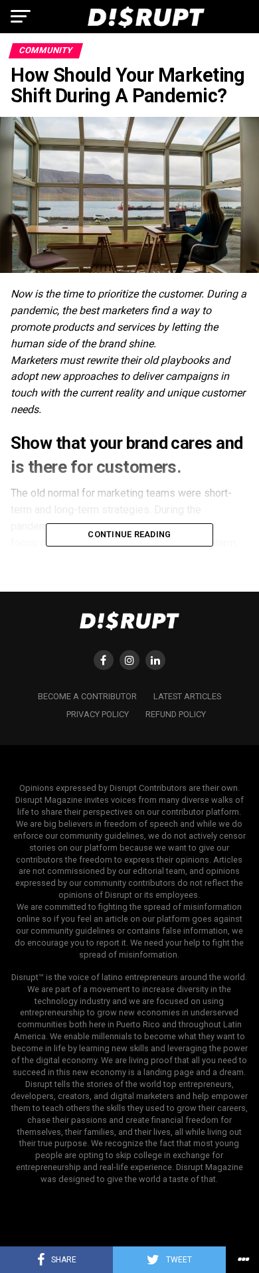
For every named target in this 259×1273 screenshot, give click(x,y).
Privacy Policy (97, 714)
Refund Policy (175, 714)
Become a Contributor (87, 696)
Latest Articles (187, 696)
